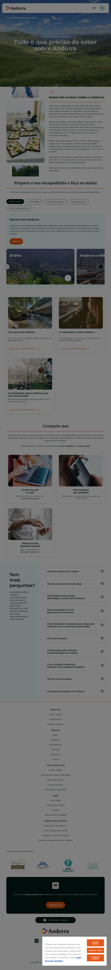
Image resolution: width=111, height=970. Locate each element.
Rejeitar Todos (95, 950)
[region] (74, 951)
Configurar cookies (95, 958)
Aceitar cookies (95, 943)
